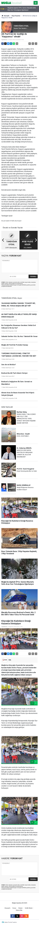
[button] (29, 43)
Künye (14, 908)
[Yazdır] (17, 43)
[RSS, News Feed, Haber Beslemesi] (26, 916)
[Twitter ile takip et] (17, 916)
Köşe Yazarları (16, 15)
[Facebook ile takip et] (12, 916)
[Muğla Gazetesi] (11, 3)
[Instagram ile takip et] (22, 916)
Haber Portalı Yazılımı (10, 922)
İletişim (20, 908)
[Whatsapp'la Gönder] (14, 43)
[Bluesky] (8, 43)
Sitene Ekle (19, 910)
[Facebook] (2, 43)
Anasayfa (6, 15)
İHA (10, 660)
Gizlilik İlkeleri (29, 908)
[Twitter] (5, 43)
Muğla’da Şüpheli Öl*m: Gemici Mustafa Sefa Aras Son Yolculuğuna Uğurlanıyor (22, 9)
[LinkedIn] (11, 43)
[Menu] (35, 3)
